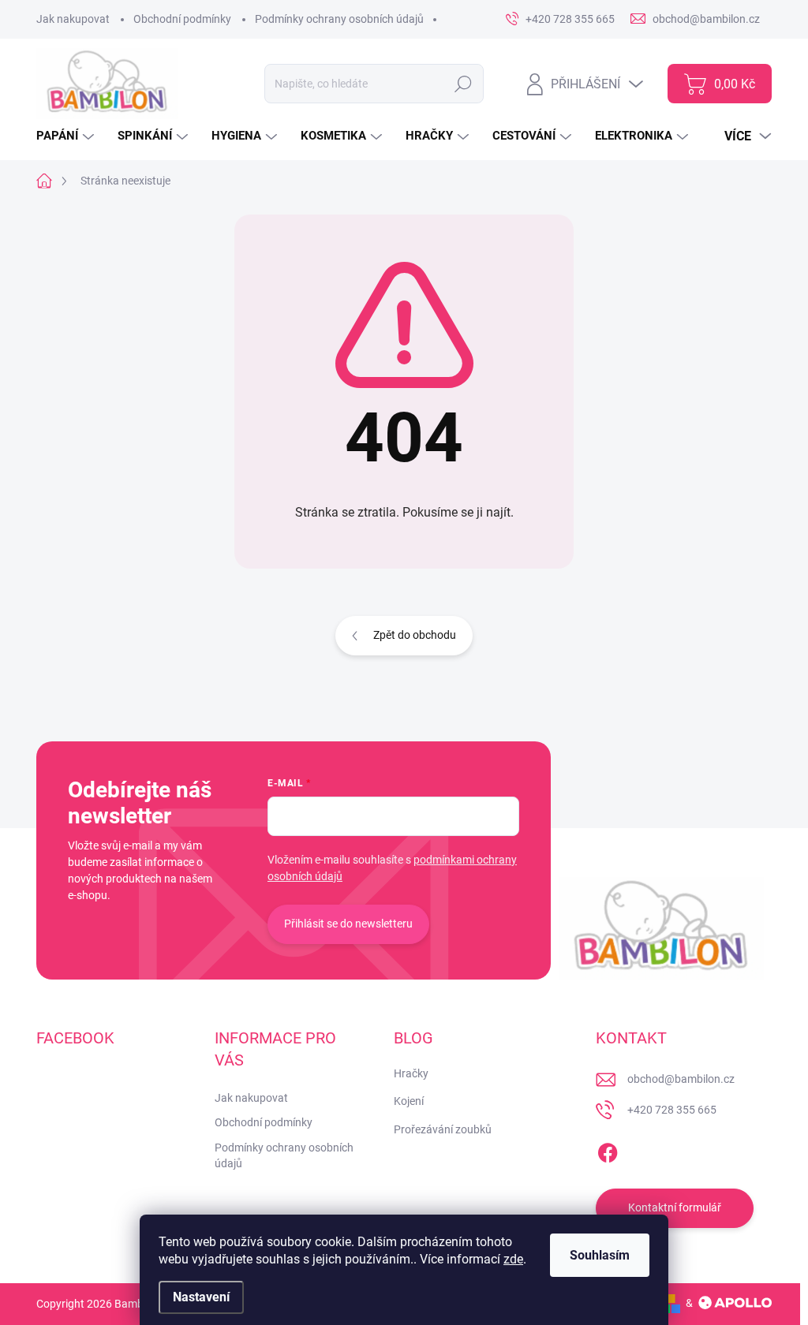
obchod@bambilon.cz (681, 1079)
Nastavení (201, 1297)
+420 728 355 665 (671, 1109)
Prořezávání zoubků (443, 1129)
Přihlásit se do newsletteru (348, 923)
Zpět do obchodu (414, 635)
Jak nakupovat (73, 19)
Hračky (411, 1073)
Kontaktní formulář (674, 1207)
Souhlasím (600, 1255)
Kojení (409, 1101)
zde (513, 1259)
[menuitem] (67, 136)
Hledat (463, 83)
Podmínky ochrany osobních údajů (339, 19)
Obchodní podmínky (182, 19)
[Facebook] (607, 1150)
